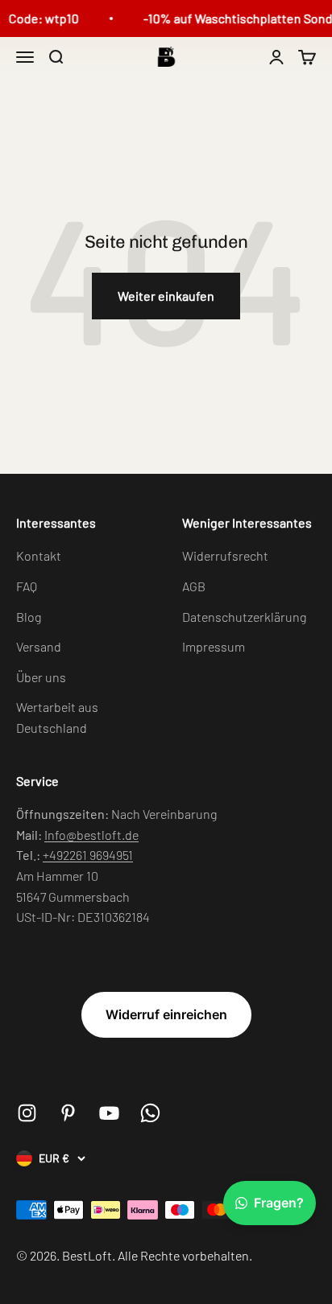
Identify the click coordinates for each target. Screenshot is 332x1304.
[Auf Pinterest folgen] (68, 1113)
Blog (28, 616)
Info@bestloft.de (91, 834)
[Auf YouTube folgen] (109, 1113)
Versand (38, 646)
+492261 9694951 (88, 854)
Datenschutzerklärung (244, 616)
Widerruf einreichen (166, 1014)
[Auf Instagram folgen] (27, 1113)
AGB (193, 586)
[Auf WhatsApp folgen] (150, 1113)
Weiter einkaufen (166, 295)
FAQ (26, 586)
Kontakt (38, 555)
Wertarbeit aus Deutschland (57, 717)
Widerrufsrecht (225, 555)
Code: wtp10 (42, 18)
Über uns (41, 677)
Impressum (213, 646)
